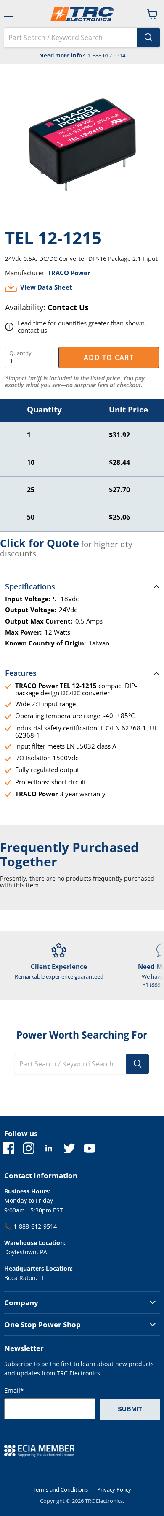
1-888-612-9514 (106, 55)
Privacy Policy (114, 1489)
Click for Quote (39, 543)
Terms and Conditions (60, 1489)
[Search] (148, 37)
